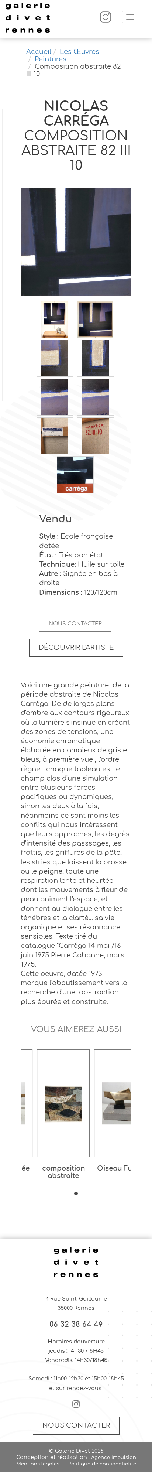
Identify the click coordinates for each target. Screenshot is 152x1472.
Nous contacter (75, 623)
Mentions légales (37, 1463)
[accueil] (28, 31)
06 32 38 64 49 (76, 1325)
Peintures (50, 59)
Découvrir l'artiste (76, 647)
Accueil (38, 51)
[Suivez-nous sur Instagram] (105, 21)
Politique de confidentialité (102, 1463)
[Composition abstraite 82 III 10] (76, 242)
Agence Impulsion (113, 1457)
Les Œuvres (79, 51)
